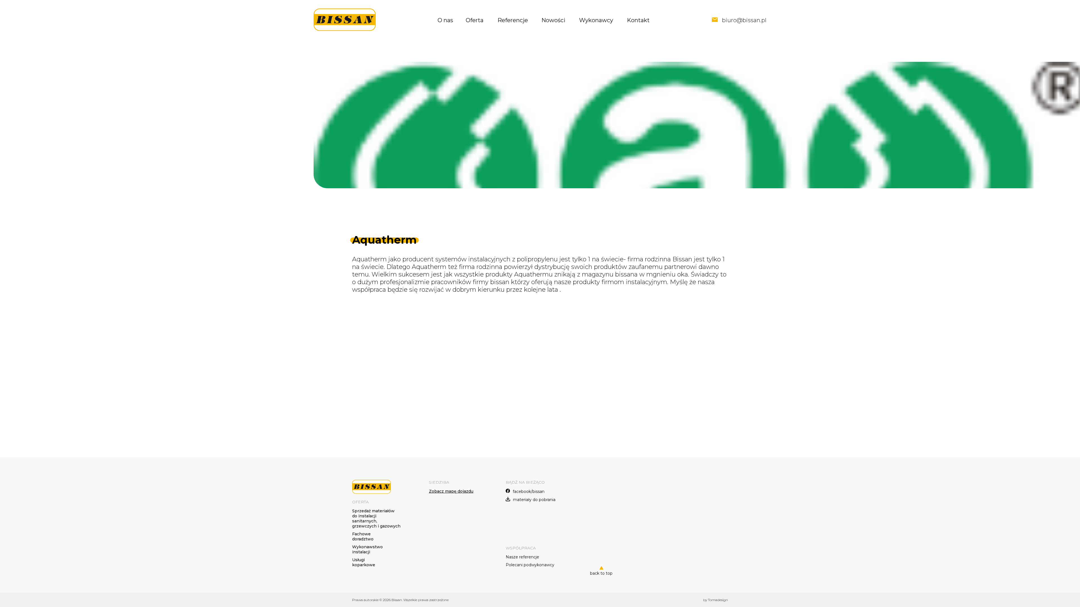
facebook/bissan (528, 491)
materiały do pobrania (534, 499)
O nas (445, 20)
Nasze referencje (522, 557)
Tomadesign (718, 600)
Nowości (553, 20)
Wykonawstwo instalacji (367, 549)
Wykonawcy (596, 20)
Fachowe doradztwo (363, 536)
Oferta (474, 20)
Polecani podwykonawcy (530, 564)
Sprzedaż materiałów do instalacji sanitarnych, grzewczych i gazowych (376, 518)
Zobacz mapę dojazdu (451, 491)
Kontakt (638, 20)
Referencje (512, 20)
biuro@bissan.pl (744, 20)
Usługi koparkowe (363, 562)
